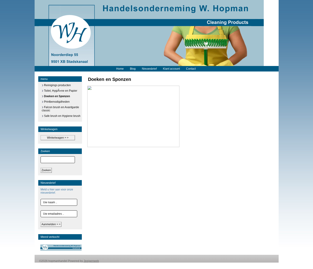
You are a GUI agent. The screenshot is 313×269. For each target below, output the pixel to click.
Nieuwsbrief (149, 68)
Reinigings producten (57, 85)
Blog (133, 68)
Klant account (171, 68)
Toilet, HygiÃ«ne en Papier (60, 90)
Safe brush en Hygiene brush (61, 116)
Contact (191, 68)
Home (120, 68)
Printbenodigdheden (56, 101)
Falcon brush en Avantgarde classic (60, 109)
